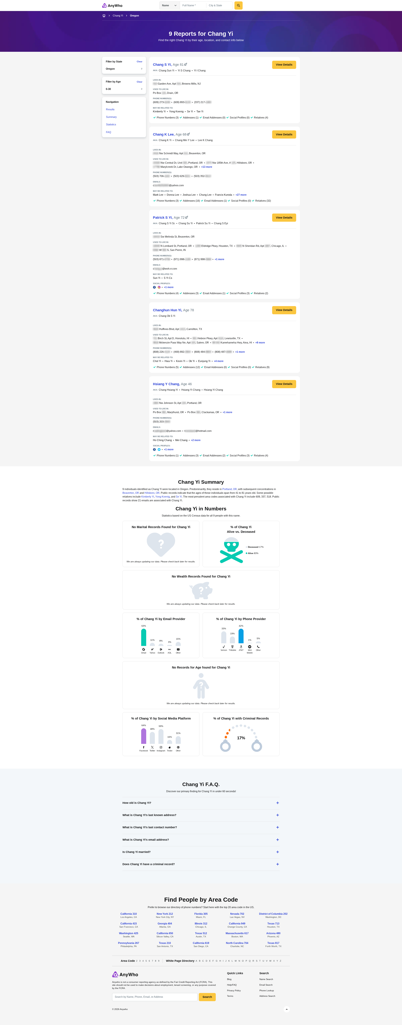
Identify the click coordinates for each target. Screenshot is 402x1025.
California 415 (128, 923)
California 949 (237, 923)
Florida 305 (201, 914)
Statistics (111, 124)
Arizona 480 (273, 933)
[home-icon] (104, 16)
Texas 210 (165, 943)
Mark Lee (158, 194)
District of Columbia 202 (273, 914)
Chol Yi (157, 361)
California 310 (128, 914)
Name (165, 5)
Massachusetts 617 (237, 933)
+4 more (218, 361)
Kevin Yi (180, 361)
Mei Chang (181, 440)
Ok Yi (192, 361)
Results (110, 109)
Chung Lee (205, 194)
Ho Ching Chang (162, 440)
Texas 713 (273, 923)
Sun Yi (156, 278)
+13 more (206, 167)
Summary (111, 117)
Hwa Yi (169, 361)
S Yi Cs (168, 278)
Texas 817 (273, 943)
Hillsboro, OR (152, 493)
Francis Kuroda (223, 194)
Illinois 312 (201, 923)
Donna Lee (173, 194)
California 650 (165, 933)
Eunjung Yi (204, 361)
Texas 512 (201, 933)
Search (207, 996)
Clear (139, 61)
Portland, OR (229, 489)
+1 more (219, 259)
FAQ (108, 132)
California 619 (201, 943)
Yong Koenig (176, 111)
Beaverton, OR (130, 493)
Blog (229, 979)
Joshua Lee (189, 194)
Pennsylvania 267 (128, 943)
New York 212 (165, 914)
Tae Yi (199, 111)
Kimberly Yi (159, 111)
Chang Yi (118, 15)
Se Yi (190, 111)
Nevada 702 (237, 914)
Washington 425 (128, 933)
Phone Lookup (266, 990)
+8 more (260, 342)
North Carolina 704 (237, 943)
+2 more (196, 440)
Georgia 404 (165, 923)
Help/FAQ (232, 985)
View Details (284, 64)
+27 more (241, 194)
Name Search (266, 979)
